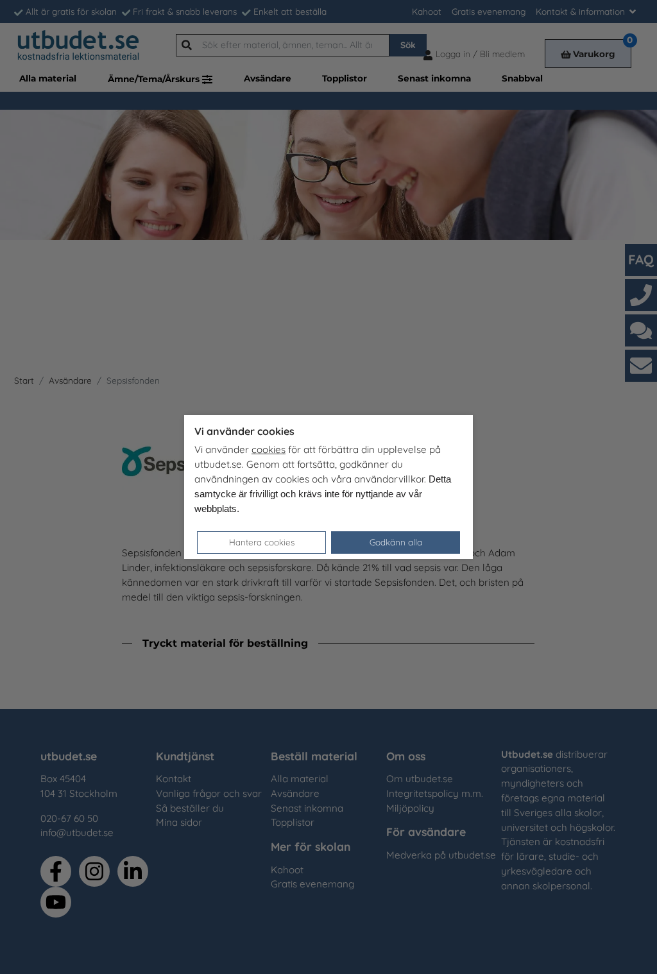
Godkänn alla (396, 541)
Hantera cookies (261, 541)
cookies (269, 449)
